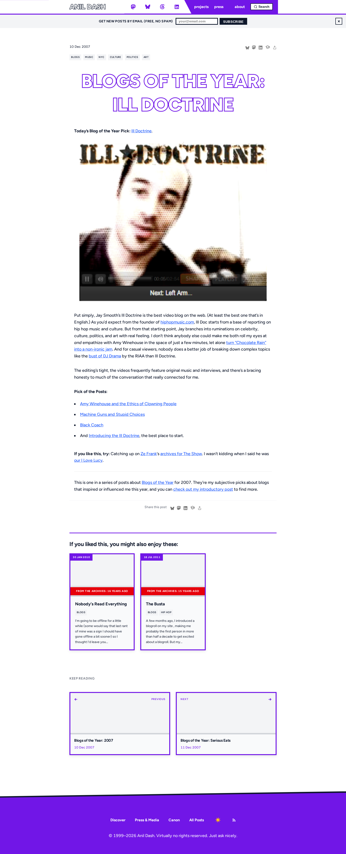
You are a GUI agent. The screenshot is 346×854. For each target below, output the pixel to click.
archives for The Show (181, 453)
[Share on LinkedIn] (260, 47)
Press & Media (147, 820)
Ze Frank (149, 453)
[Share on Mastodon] (254, 47)
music (89, 57)
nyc (101, 57)
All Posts (196, 820)
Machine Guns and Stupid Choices (112, 414)
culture (115, 57)
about (240, 6)
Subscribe (233, 22)
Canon (174, 820)
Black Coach (91, 425)
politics (132, 57)
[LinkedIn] (177, 7)
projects (201, 6)
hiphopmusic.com (177, 322)
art (146, 57)
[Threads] (162, 7)
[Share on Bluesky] (247, 47)
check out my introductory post (203, 489)
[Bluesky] (148, 7)
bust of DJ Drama (105, 356)
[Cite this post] (267, 46)
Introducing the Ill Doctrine (114, 435)
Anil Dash (87, 7)
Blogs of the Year (157, 482)
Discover (117, 820)
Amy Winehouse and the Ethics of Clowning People (128, 403)
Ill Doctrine (141, 131)
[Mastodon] (133, 7)
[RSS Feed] (234, 820)
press (218, 6)
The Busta (155, 604)
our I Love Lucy (88, 460)
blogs (75, 57)
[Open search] (261, 6)
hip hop (166, 612)
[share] (275, 47)
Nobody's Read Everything (101, 604)
